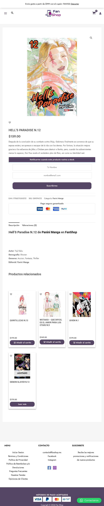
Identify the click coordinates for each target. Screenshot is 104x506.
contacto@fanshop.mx (52, 452)
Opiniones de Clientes (18, 478)
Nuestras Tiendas (18, 475)
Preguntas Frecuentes (18, 471)
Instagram (52, 459)
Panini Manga (58, 198)
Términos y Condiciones (18, 456)
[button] (91, 37)
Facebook (52, 456)
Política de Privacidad (18, 459)
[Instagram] (55, 468)
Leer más (22, 404)
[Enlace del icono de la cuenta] (100, 13)
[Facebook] (49, 468)
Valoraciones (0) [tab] (29, 225)
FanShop (71, 232)
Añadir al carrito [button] (23, 342)
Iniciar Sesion (18, 452)
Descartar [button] (75, 3)
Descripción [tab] (14, 225)
